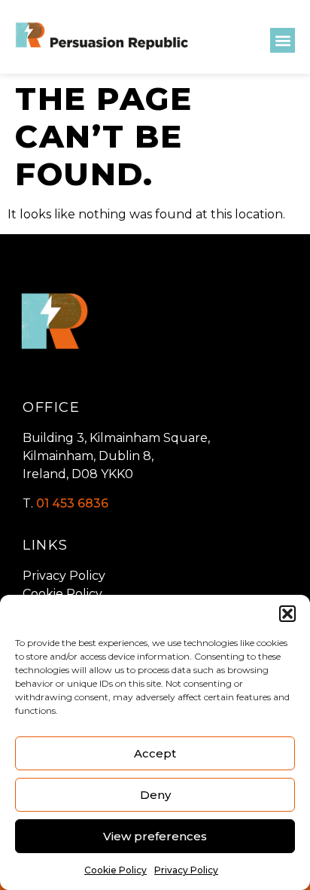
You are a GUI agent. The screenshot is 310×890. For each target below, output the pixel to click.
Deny (155, 795)
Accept (155, 753)
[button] (287, 613)
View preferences (155, 836)
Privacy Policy (186, 870)
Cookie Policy (115, 870)
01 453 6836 (72, 503)
